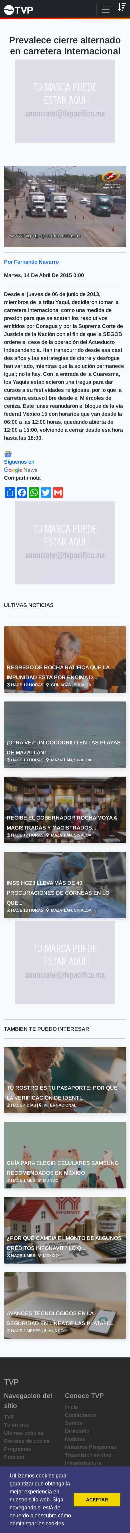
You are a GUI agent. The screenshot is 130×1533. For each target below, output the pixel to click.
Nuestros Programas (90, 1447)
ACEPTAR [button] (97, 1499)
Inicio (71, 1407)
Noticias (75, 1439)
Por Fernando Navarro (31, 262)
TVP (9, 1417)
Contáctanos (80, 1415)
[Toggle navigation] (105, 9)
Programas (17, 1449)
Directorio (77, 1431)
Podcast (14, 1457)
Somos (73, 1423)
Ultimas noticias (24, 1433)
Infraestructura (83, 1463)
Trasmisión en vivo (88, 1455)
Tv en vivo (16, 1425)
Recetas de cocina (27, 1441)
